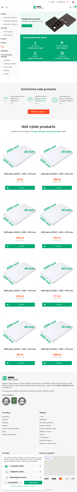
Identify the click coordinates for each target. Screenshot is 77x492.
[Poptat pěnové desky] (48, 23)
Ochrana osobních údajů (47, 429)
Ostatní (6, 74)
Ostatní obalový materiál (6, 56)
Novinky (41, 434)
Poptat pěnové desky (9, 434)
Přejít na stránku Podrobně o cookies (23, 486)
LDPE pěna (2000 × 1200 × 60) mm (20, 349)
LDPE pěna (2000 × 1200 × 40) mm (20, 290)
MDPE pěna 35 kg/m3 (11, 21)
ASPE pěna (4, 51)
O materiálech (44, 437)
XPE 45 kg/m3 (8, 35)
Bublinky (6, 70)
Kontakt (52, 2)
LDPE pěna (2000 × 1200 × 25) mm (57, 174)
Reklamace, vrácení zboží (47, 443)
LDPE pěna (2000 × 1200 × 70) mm (57, 349)
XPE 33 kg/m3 (8, 32)
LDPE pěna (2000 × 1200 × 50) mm (57, 290)
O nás (41, 417)
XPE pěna (4, 28)
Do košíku (21, 188)
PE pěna (3, 14)
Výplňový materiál (10, 64)
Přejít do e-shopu (37, 112)
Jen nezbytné (12, 483)
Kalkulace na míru (45, 432)
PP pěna (3, 43)
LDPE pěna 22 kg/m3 (10, 18)
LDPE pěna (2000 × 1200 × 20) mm (20, 174)
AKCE (2, 47)
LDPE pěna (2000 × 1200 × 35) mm (57, 232)
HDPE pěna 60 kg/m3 (10, 24)
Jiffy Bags (7, 60)
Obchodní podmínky (46, 423)
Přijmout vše (33, 483)
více (11, 103)
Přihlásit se (61, 2)
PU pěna (3, 39)
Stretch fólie (8, 67)
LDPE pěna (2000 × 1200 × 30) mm (20, 232)
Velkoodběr (43, 420)
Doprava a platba (45, 425)
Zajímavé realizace (45, 440)
